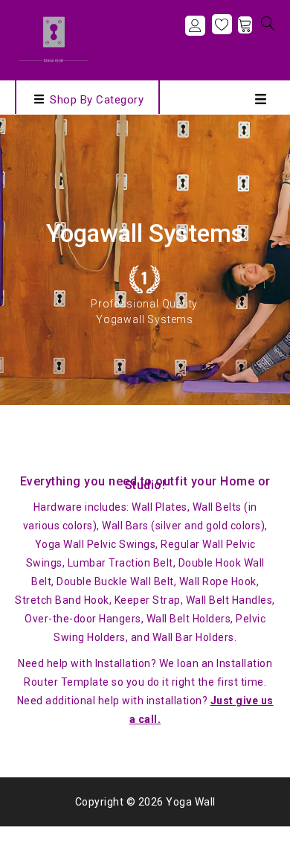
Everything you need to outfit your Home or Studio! (145, 483)
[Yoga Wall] (52, 39)
